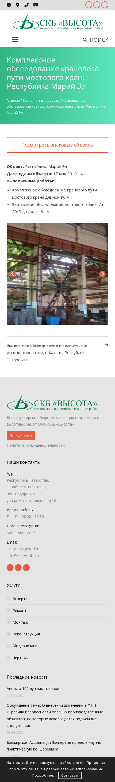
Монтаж (20, 622)
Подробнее (42, 775)
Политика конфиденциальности (36, 445)
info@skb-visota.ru (23, 555)
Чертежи (21, 657)
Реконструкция (26, 633)
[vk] (104, 4)
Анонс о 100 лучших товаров (33, 688)
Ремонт (19, 610)
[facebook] (88, 4)
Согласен (69, 775)
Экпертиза (22, 598)
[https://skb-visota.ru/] (57, 21)
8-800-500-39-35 (21, 532)
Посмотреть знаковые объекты (57, 145)
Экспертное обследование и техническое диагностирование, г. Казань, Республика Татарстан (47, 352)
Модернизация (26, 645)
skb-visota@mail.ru (23, 548)
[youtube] (96, 4)
